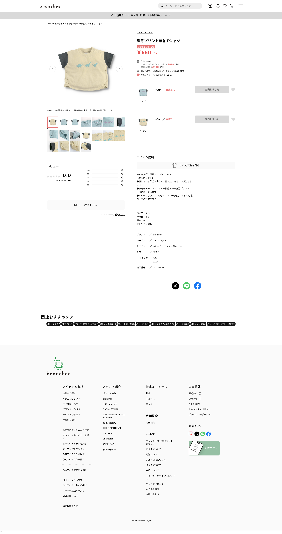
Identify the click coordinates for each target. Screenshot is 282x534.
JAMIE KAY (108, 443)
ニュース (150, 398)
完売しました (212, 89)
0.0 (67, 175)
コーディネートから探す (75, 485)
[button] (52, 69)
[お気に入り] (224, 5)
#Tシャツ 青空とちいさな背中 (86, 324)
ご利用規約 (194, 403)
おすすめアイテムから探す (76, 430)
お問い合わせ (152, 494)
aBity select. (109, 422)
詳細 (177, 64)
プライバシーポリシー (200, 414)
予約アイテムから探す (73, 459)
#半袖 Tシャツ (67, 324)
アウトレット (159, 240)
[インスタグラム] (191, 434)
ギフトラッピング (155, 483)
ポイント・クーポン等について (160, 477)
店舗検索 (150, 422)
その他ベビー (175, 246)
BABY (155, 261)
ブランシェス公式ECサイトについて (159, 442)
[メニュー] (241, 6)
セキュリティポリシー (199, 409)
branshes (145, 32)
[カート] (231, 5)
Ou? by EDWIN (110, 409)
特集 (148, 393)
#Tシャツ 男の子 (53, 324)
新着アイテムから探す (73, 454)
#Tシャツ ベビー (142, 324)
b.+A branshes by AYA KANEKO (114, 416)
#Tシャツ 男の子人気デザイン (163, 324)
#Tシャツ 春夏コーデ (108, 324)
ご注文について (153, 449)
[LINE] (202, 434)
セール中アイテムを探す (75, 443)
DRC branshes (110, 403)
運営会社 (193, 393)
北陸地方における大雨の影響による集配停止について (142, 15)
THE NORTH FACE (112, 428)
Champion (108, 438)
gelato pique (109, 449)
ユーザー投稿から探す (74, 490)
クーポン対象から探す (74, 448)
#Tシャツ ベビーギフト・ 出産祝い (221, 324)
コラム (149, 403)
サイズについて (153, 465)
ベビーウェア (159, 246)
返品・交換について (156, 459)
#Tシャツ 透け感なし (126, 324)
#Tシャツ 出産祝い (198, 324)
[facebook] (208, 434)
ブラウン (157, 252)
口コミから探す (70, 495)
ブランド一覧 (109, 393)
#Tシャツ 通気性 (182, 324)
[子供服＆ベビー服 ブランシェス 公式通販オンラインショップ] (50, 6)
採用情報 (193, 398)
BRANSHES (140, 520)
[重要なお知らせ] (218, 5)
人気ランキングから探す (75, 469)
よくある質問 (152, 489)
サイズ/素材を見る (189, 165)
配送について (152, 454)
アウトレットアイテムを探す (76, 437)
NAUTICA (108, 433)
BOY (155, 258)
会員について (152, 470)
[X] (196, 434)
